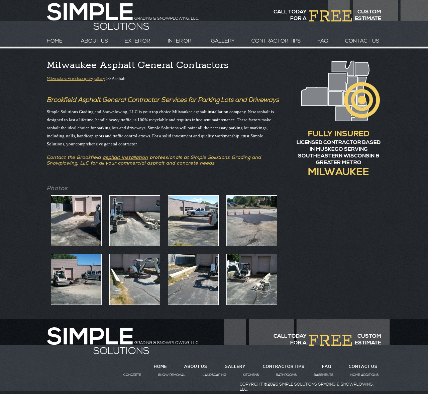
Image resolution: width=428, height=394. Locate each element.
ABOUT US (94, 41)
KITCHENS (251, 375)
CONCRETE (132, 375)
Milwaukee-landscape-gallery (76, 78)
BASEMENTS (323, 375)
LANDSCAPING (214, 375)
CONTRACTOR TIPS (276, 41)
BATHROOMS (286, 375)
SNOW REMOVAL (172, 375)
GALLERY (223, 41)
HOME (55, 41)
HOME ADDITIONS (364, 375)
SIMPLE (90, 337)
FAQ (322, 41)
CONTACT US (362, 41)
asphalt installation (125, 157)
